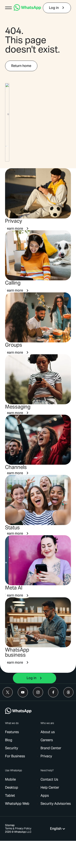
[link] (27, 9)
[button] (8, 7)
